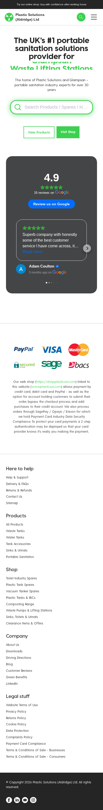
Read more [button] (32, 252)
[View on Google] (21, 269)
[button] (16, 248)
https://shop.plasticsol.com (56, 381)
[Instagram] (33, 800)
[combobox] (51, 107)
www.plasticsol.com (46, 386)
